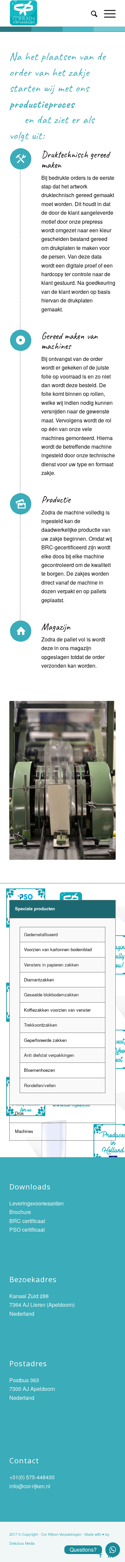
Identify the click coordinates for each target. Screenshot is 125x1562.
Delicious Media (22, 1543)
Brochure (20, 1212)
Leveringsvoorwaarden (36, 1203)
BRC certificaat (27, 1221)
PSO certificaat (27, 1229)
